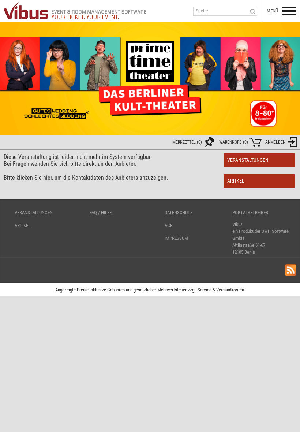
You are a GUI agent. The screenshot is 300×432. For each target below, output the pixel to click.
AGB (169, 225)
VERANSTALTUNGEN (34, 212)
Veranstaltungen (248, 160)
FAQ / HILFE (101, 212)
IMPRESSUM (176, 238)
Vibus (237, 224)
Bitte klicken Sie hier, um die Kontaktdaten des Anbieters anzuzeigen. (86, 177)
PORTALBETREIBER (250, 212)
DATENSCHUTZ (179, 212)
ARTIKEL (22, 225)
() (233, 142)
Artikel (235, 181)
